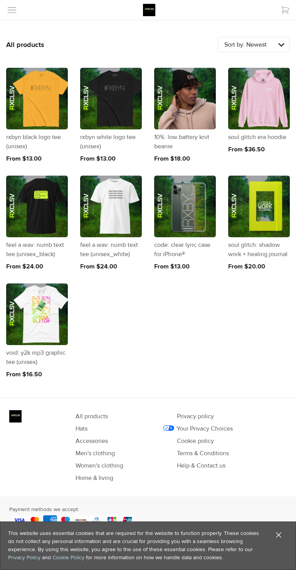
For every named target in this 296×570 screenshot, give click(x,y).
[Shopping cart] (285, 10)
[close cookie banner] (278, 535)
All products (92, 416)
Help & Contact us (201, 465)
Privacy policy (195, 416)
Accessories (92, 441)
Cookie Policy (68, 557)
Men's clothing (95, 453)
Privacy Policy (24, 557)
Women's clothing (99, 465)
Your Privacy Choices (205, 429)
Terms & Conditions (203, 453)
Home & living (94, 478)
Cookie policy (195, 441)
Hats (81, 429)
